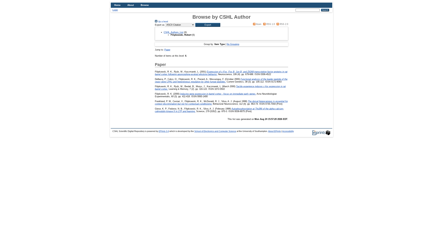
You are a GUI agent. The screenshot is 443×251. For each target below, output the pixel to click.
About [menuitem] (130, 5)
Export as (160, 25)
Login (115, 10)
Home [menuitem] (117, 5)
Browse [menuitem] (145, 5)
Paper (167, 49)
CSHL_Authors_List (173, 32)
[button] (207, 25)
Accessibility (288, 131)
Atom (258, 24)
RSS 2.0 (283, 24)
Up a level (162, 21)
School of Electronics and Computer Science (215, 131)
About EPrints (274, 131)
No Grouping (233, 44)
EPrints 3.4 (164, 131)
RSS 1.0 (270, 24)
